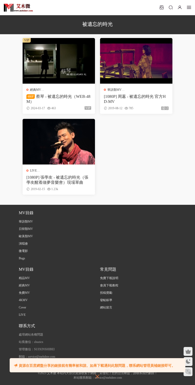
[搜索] (170, 7)
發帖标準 (106, 300)
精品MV (24, 278)
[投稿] (161, 7)
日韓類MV (26, 229)
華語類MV (114, 89)
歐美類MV (26, 236)
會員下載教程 (109, 285)
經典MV (35, 89)
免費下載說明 (109, 278)
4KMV (23, 300)
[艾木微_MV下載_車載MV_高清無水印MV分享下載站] (18, 7)
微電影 (23, 251)
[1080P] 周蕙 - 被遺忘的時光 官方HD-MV (135, 99)
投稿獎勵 (106, 293)
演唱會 (23, 243)
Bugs (22, 258)
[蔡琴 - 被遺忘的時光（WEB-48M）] (59, 61)
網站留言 (106, 307)
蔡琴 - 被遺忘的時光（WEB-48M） (58, 99)
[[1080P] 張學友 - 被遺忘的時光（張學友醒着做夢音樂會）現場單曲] (59, 141)
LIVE (33, 170)
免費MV (24, 293)
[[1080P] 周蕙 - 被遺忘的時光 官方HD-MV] (136, 61)
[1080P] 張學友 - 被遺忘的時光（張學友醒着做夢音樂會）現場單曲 (57, 180)
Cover (22, 307)
